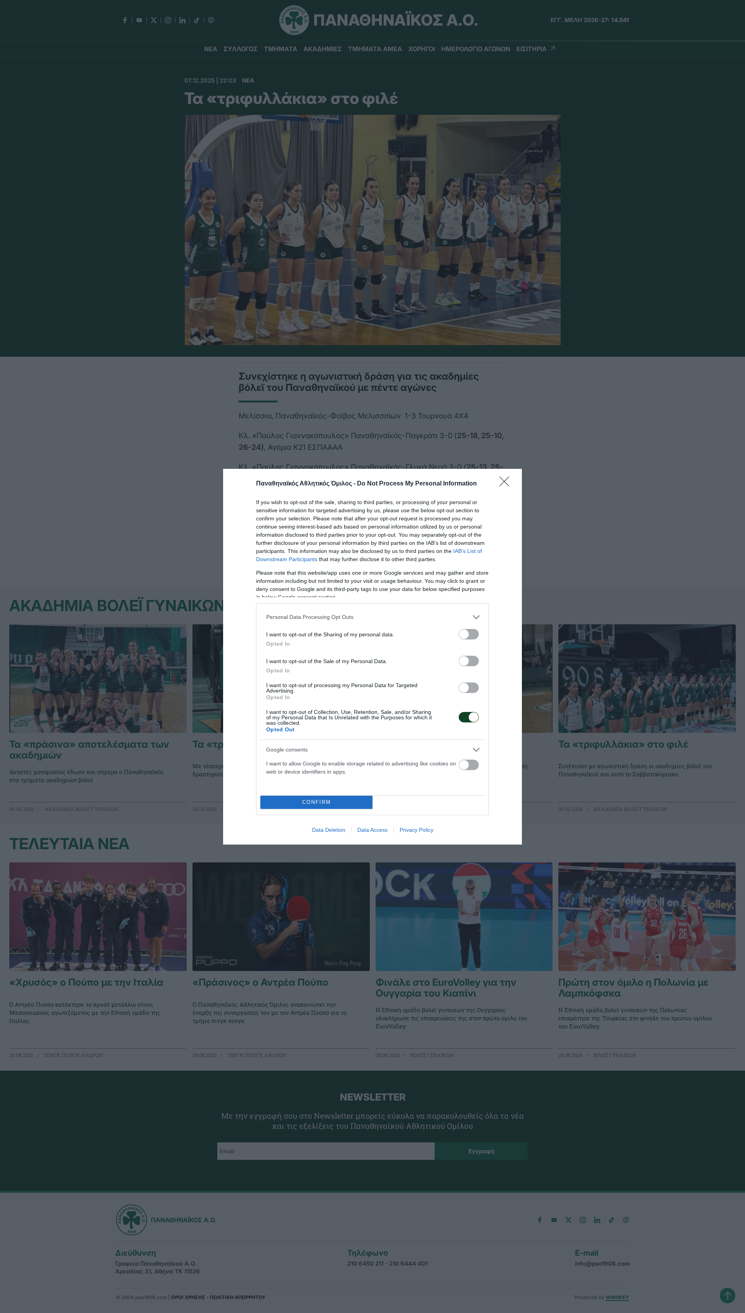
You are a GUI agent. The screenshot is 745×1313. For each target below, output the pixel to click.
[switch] (469, 634)
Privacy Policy (416, 830)
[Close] (506, 484)
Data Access (372, 830)
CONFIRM (316, 802)
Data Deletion (328, 830)
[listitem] (372, 617)
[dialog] (372, 657)
